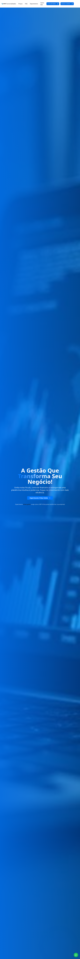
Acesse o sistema (65, 3)
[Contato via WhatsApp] (76, 955)
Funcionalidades (11, 4)
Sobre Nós (42, 4)
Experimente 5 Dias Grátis (39, 498)
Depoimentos (34, 4)
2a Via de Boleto (51, 3)
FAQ (26, 4)
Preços (20, 4)
